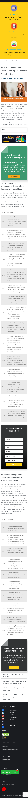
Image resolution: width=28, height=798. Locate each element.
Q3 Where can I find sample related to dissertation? (14, 689)
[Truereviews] (3, 724)
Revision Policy (6, 753)
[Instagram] (3, 716)
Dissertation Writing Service (13, 712)
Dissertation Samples (13, 724)
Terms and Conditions (8, 784)
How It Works (6, 756)
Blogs (3, 781)
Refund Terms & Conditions (10, 749)
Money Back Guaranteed (9, 788)
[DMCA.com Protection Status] (5, 734)
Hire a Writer (14, 14)
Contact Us (5, 778)
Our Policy (5, 746)
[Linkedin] (3, 713)
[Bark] (3, 721)
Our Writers (5, 763)
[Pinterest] (3, 719)
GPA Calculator (6, 759)
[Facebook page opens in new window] (3, 710)
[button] (14, 176)
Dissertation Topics (14, 50)
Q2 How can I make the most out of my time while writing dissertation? (14, 682)
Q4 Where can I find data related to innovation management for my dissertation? (13, 697)
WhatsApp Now (11, 771)
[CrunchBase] (3, 727)
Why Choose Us (6, 774)
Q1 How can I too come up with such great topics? (13, 675)
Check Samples (14, 32)
